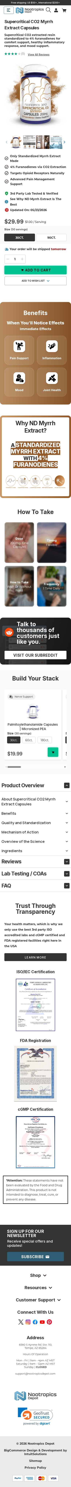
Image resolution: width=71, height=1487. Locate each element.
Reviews (11, 861)
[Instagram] (28, 1322)
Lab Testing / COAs (23, 873)
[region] (35, 726)
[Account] (49, 10)
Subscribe (33, 1256)
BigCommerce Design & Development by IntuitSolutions (35, 1452)
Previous (6, 142)
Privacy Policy (35, 1467)
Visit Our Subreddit (35, 655)
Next (64, 142)
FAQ (6, 886)
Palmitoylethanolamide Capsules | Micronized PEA (33, 727)
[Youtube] (42, 1322)
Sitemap (35, 1461)
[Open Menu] (9, 10)
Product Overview (22, 785)
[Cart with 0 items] (64, 10)
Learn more (35, 957)
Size (16, 229)
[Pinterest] (49, 1322)
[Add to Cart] (53, 752)
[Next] (65, 767)
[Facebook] (35, 1322)
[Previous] (5, 767)
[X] (21, 1322)
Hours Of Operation (35, 1354)
